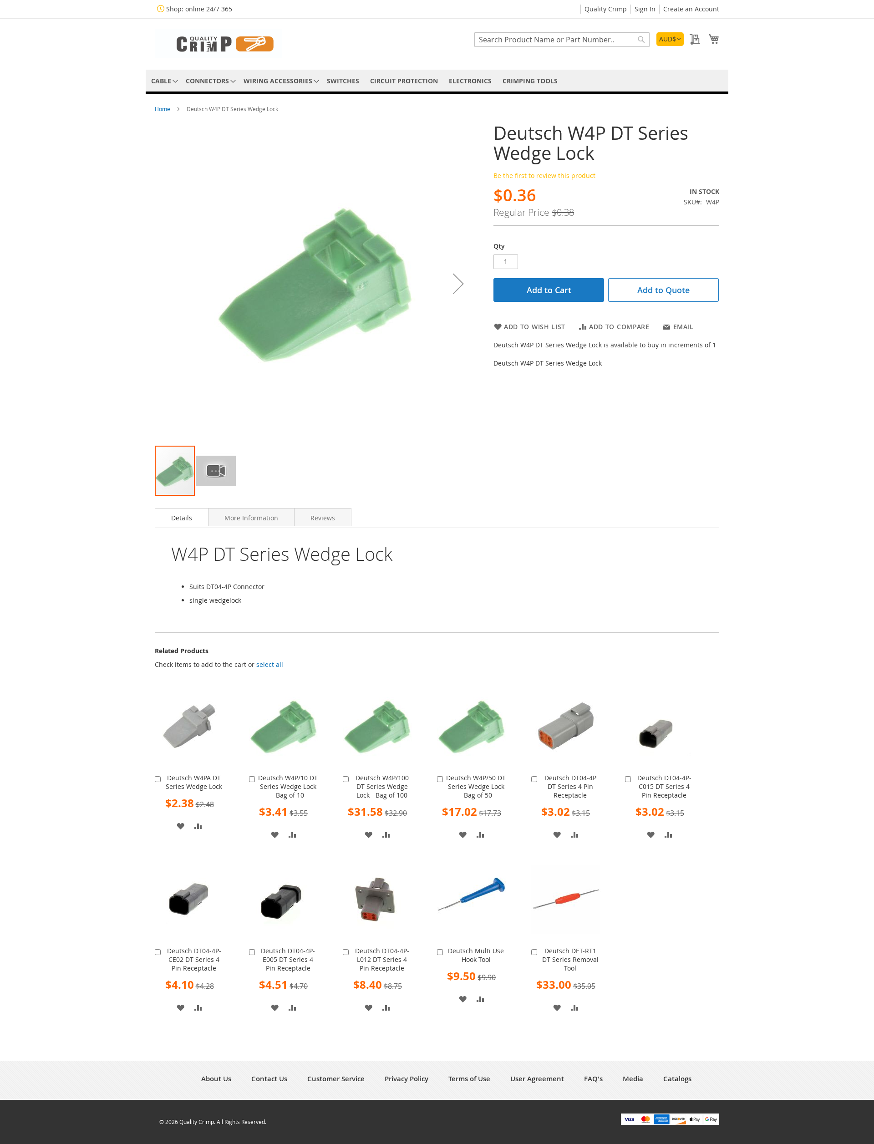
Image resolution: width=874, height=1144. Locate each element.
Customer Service (336, 1078)
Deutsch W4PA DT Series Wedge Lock (194, 782)
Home (163, 108)
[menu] (437, 81)
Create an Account (691, 9)
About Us (216, 1078)
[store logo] (218, 43)
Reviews (322, 518)
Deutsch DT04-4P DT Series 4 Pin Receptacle (570, 786)
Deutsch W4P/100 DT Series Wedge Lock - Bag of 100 (382, 786)
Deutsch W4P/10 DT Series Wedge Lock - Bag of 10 (288, 786)
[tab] (181, 517)
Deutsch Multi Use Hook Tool (476, 955)
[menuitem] (163, 81)
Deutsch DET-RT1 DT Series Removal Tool (570, 959)
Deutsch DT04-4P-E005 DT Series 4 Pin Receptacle (288, 959)
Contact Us (269, 1078)
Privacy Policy (406, 1078)
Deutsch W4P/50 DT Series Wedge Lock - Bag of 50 (476, 786)
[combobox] (562, 39)
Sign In (645, 9)
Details (181, 518)
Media (633, 1078)
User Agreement (537, 1078)
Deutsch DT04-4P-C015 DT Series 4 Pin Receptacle (664, 786)
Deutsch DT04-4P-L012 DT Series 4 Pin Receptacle (382, 959)
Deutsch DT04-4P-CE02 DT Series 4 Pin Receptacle (194, 959)
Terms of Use (469, 1078)
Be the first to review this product (544, 175)
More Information (251, 518)
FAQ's (593, 1078)
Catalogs (677, 1078)
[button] (670, 39)
